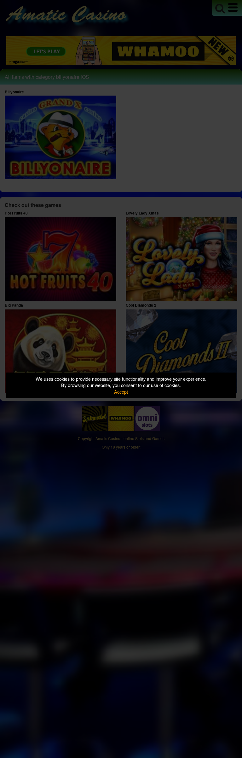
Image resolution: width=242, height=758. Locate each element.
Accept (121, 391)
